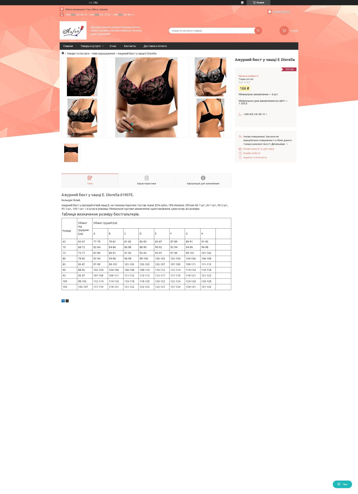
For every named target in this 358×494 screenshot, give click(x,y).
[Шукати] (258, 30)
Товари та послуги (78, 53)
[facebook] (63, 301)
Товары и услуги (91, 46)
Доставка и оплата (155, 46)
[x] (67, 301)
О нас (113, 46)
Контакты (130, 46)
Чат (345, 484)
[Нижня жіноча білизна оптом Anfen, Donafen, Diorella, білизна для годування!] (73, 30)
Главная (68, 46)
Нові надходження (103, 53)
